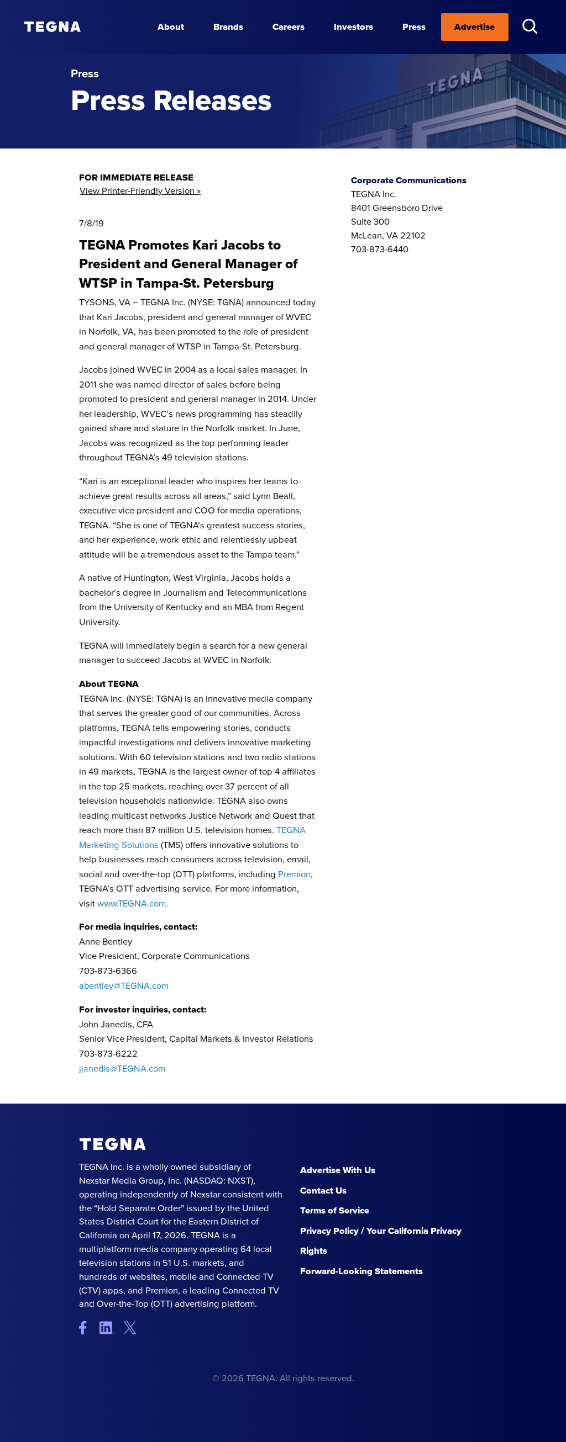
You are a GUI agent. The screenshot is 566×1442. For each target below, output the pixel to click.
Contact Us (323, 1190)
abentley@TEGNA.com (124, 985)
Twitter (133, 1327)
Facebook (88, 1327)
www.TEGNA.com (131, 903)
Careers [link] (288, 27)
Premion (294, 874)
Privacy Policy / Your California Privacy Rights (381, 1241)
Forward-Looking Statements (361, 1271)
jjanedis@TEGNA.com (122, 1068)
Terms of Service (334, 1210)
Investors (353, 27)
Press (414, 27)
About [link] (171, 27)
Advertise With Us (337, 1170)
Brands (228, 27)
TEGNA (112, 1144)
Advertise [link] (474, 27)
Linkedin (110, 1327)
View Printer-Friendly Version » (140, 191)
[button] (530, 26)
